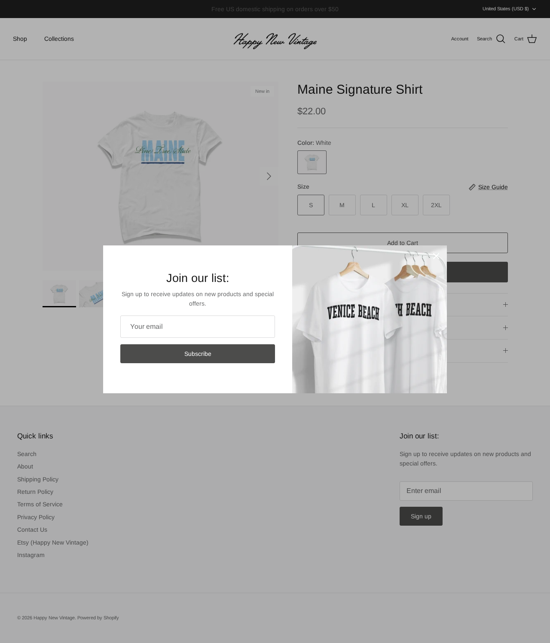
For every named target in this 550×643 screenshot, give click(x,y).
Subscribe (197, 353)
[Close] (436, 256)
